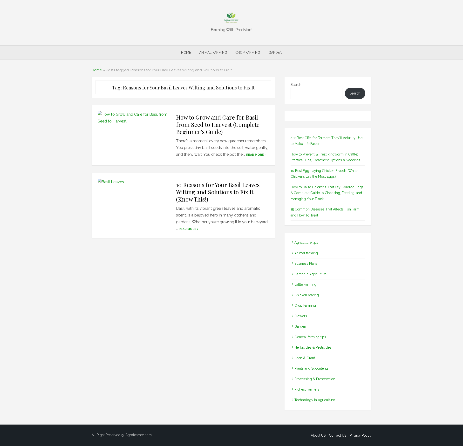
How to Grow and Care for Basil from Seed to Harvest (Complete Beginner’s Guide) (217, 124)
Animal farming (213, 52)
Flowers (300, 316)
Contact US (337, 435)
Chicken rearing (306, 295)
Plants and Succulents (311, 368)
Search (296, 85)
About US (318, 435)
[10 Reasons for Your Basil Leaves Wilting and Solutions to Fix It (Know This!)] (134, 203)
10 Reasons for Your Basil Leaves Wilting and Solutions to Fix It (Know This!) (217, 192)
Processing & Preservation (314, 379)
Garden (275, 52)
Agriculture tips (306, 242)
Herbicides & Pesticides (312, 347)
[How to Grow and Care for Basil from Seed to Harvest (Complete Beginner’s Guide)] (134, 135)
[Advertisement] (183, 302)
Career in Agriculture (310, 274)
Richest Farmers (306, 389)
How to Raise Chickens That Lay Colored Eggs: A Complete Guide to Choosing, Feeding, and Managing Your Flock (327, 193)
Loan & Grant (304, 358)
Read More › (256, 154)
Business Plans (305, 263)
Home (186, 52)
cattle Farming (305, 284)
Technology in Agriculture (314, 400)
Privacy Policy (360, 435)
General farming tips (310, 337)
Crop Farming (247, 52)
